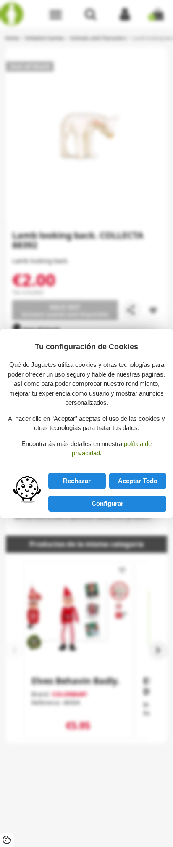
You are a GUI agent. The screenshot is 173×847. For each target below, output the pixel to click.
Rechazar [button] (77, 480)
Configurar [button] (107, 503)
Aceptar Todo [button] (137, 480)
